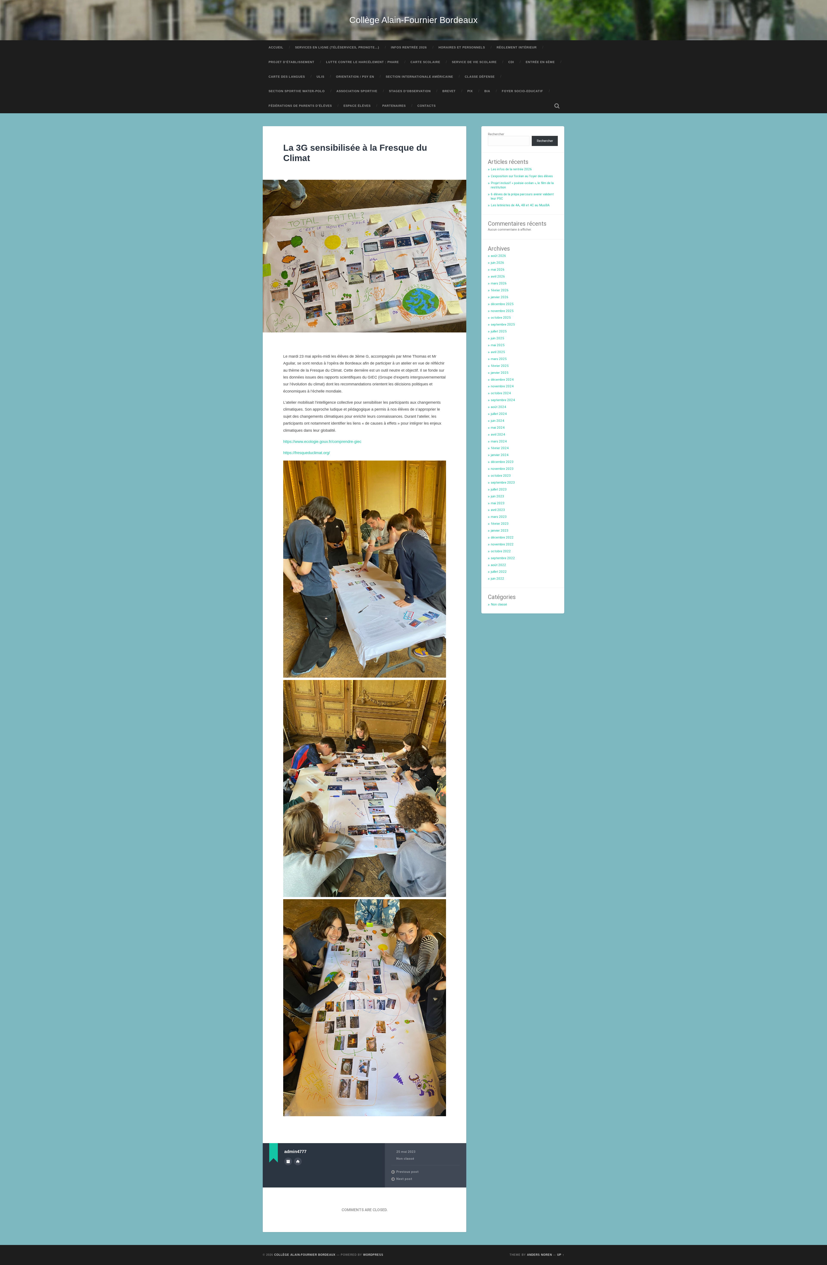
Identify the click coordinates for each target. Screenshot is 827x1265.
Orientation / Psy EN (355, 76)
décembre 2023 (502, 462)
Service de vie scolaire (474, 62)
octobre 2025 (501, 318)
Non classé (405, 1159)
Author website (298, 1161)
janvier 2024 (499, 455)
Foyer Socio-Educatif (522, 91)
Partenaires (394, 105)
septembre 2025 (503, 324)
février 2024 (500, 448)
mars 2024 (499, 441)
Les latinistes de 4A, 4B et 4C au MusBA (520, 205)
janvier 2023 (499, 530)
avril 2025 (498, 352)
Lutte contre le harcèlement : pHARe (362, 62)
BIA (487, 91)
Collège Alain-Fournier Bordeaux (413, 20)
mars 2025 (499, 359)
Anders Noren (539, 1254)
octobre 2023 (501, 476)
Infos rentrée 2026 (409, 47)
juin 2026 (497, 263)
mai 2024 (498, 428)
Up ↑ (560, 1254)
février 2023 (500, 524)
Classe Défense (480, 76)
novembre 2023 (502, 469)
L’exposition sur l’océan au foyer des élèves (522, 176)
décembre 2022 (502, 537)
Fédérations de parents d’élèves (300, 105)
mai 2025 (498, 345)
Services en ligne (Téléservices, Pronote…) (337, 47)
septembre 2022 (503, 558)
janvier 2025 (499, 373)
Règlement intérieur (517, 47)
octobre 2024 (501, 393)
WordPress (373, 1254)
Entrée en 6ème (540, 62)
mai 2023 (498, 503)
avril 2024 (498, 434)
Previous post (407, 1172)
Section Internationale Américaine (419, 76)
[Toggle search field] (557, 106)
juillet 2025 (499, 331)
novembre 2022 (502, 544)
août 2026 (498, 256)
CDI (511, 62)
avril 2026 (498, 276)
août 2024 (498, 407)
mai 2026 (498, 270)
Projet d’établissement (291, 62)
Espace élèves (357, 105)
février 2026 (500, 290)
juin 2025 (497, 338)
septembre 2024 (503, 400)
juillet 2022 (499, 572)
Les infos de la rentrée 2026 (511, 169)
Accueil (276, 47)
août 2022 (498, 565)
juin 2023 (497, 496)
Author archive (288, 1161)
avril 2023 (498, 510)
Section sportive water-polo (297, 91)
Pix (470, 91)
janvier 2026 (499, 297)
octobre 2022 (501, 551)
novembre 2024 (502, 386)
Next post (404, 1179)
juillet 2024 (499, 414)
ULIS (320, 76)
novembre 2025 (502, 311)
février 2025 (500, 366)
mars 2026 (499, 283)
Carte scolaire (425, 62)
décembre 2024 (502, 380)
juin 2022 (497, 579)
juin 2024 (497, 421)
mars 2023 (499, 517)
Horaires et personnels (461, 47)
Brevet (449, 91)
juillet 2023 (499, 489)
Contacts (426, 105)
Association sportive (356, 91)
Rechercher (496, 134)
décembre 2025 (502, 304)
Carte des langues (287, 76)
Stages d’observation (410, 91)
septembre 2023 (503, 482)
